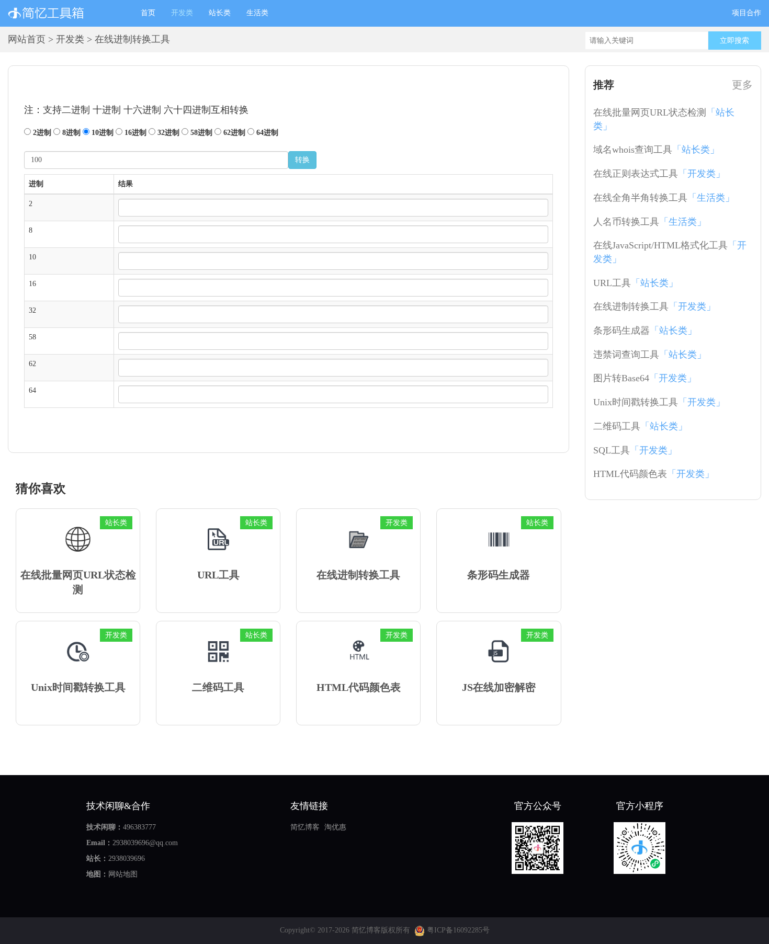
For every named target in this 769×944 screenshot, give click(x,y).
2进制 (41, 133)
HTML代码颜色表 (653, 474)
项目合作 (746, 13)
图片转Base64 (644, 378)
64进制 (266, 133)
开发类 (182, 13)
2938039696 (126, 858)
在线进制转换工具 (654, 306)
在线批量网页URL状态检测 (663, 119)
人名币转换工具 (649, 222)
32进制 (167, 133)
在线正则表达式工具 (659, 173)
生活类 (257, 13)
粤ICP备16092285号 (457, 930)
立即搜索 (734, 40)
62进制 (233, 133)
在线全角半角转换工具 (663, 197)
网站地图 (123, 874)
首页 (152, 12)
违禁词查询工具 (649, 354)
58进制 (200, 133)
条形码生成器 (645, 330)
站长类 (220, 13)
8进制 (70, 133)
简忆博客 (305, 827)
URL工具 (635, 283)
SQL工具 (635, 450)
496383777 (139, 827)
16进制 (134, 133)
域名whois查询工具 (656, 149)
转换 (302, 160)
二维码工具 (640, 426)
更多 (742, 84)
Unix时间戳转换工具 (659, 402)
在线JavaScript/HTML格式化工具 (670, 252)
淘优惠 (335, 827)
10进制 (101, 133)
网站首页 (27, 39)
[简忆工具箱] (66, 13)
